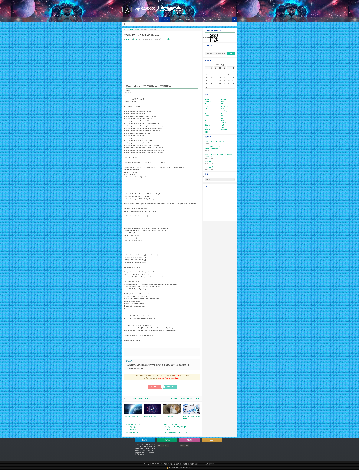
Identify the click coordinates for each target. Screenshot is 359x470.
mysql (223, 113)
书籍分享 (224, 122)
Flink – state (208, 161)
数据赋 (135, 39)
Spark (181, 19)
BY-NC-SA (177, 376)
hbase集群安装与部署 (170, 424)
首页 (125, 19)
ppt (205, 118)
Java (188, 19)
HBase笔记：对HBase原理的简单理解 (175, 427)
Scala (195, 19)
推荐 (210, 19)
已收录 (168, 39)
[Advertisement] (162, 55)
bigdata (133, 19)
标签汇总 (172, 464)
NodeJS (207, 115)
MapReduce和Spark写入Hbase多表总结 (176, 432)
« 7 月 (206, 90)
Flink (173, 19)
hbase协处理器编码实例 (133, 424)
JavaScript (224, 111)
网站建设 (224, 129)
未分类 (206, 127)
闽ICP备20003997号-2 (175, 468)
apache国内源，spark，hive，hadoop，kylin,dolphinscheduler (217, 148)
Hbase (137, 29)
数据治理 (154, 19)
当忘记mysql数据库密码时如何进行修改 (137, 399)
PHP (222, 115)
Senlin (190, 468)
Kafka (206, 113)
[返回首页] (124, 29)
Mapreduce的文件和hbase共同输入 (141, 34)
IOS (222, 108)
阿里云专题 (143, 19)
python (203, 19)
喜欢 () (155, 387)
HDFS (206, 106)
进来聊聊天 (220, 19)
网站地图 (191, 464)
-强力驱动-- (211, 464)
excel (222, 101)
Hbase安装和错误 (131, 427)
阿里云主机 (161, 445)
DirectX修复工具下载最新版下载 (214, 141)
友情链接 (185, 464)
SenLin (160, 464)
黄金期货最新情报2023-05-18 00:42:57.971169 (185, 399)
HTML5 (207, 108)
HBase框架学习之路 (132, 432)
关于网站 (166, 464)
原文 (125, 95)
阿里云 (167, 445)
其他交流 (207, 125)
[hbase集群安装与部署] (152, 409)
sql (205, 122)
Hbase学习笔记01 (131, 430)
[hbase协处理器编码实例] (133, 409)
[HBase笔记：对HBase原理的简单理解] (191, 409)
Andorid (207, 99)
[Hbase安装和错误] (172, 409)
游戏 (222, 127)
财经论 (206, 132)
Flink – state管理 (210, 167)
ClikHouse (208, 101)
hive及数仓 (164, 19)
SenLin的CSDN (184, 445)
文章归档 (179, 464)
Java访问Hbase (168, 430)
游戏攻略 (207, 129)
